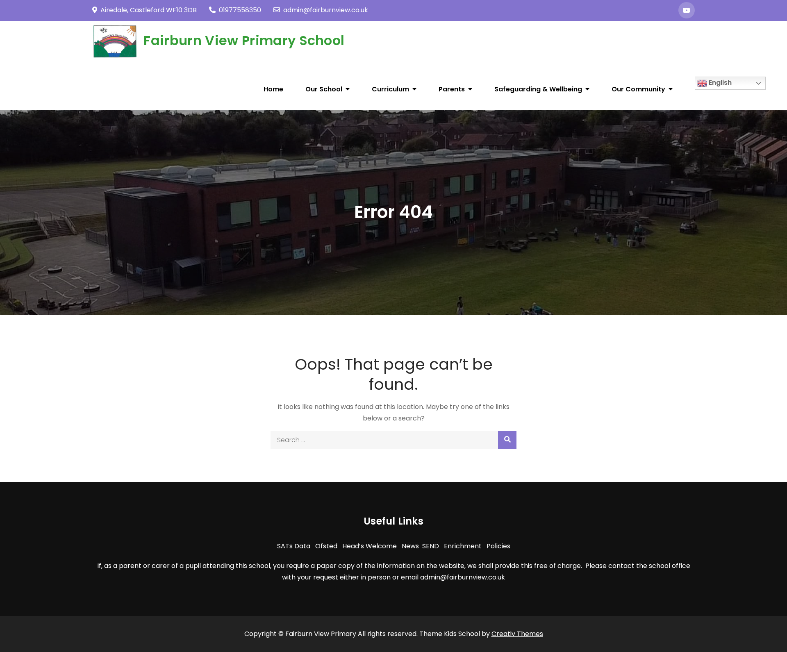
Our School (323, 89)
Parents (452, 89)
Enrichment (463, 546)
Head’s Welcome (369, 546)
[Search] (507, 440)
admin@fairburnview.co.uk (325, 10)
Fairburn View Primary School (243, 40)
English (719, 82)
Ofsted (326, 546)
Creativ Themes (517, 633)
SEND (430, 546)
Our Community (638, 89)
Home (273, 89)
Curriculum (390, 89)
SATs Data (293, 546)
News (411, 546)
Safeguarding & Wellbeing (538, 89)
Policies (498, 546)
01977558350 (240, 10)
